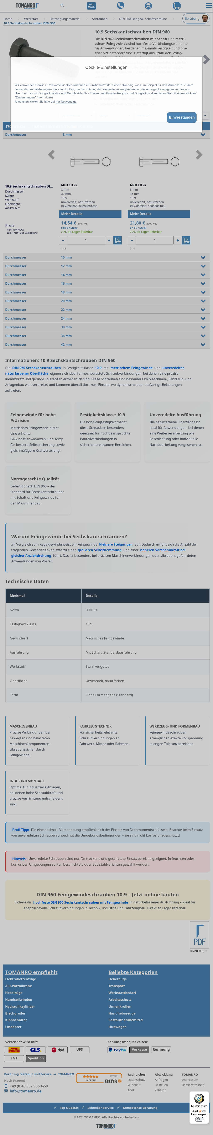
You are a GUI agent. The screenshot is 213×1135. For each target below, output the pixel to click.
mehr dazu (45, 97)
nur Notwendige (66, 101)
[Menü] (206, 1093)
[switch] (199, 1119)
